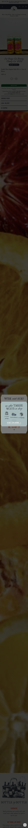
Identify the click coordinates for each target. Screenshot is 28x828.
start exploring (13, 423)
